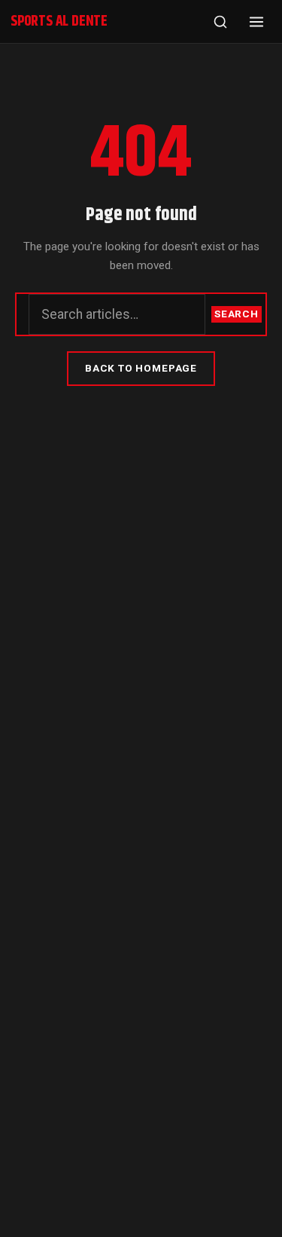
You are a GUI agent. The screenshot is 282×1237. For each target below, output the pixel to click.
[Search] (220, 22)
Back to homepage (141, 368)
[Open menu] (256, 22)
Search (236, 314)
